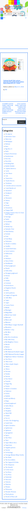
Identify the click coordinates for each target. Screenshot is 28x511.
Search (4, 119)
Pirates (7, 386)
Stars (7, 440)
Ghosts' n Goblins (10, 244)
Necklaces (8, 349)
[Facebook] (1, 12)
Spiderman (8, 428)
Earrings (8, 217)
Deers (7, 195)
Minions (7, 322)
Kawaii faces (9, 285)
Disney (7, 200)
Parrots (7, 376)
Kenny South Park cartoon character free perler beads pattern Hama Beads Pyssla (7, 108)
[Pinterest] (1, 9)
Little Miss (8, 298)
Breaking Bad (9, 163)
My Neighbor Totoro (11, 342)
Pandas (7, 374)
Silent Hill (8, 413)
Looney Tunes (9, 305)
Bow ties (8, 158)
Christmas (8, 183)
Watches (8, 484)
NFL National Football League (14, 352)
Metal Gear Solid (10, 315)
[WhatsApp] (1, 15)
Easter (7, 219)
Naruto (7, 344)
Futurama (8, 241)
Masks (7, 307)
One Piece (8, 359)
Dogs (7, 203)
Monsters (8, 327)
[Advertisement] (14, 34)
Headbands (9, 263)
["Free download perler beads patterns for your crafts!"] (14, 2)
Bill (6, 89)
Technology (9, 452)
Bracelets (8, 161)
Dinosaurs (8, 198)
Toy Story (8, 472)
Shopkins (8, 411)
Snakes (7, 415)
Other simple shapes (11, 364)
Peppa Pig (8, 384)
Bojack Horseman (11, 154)
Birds (7, 151)
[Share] (1, 18)
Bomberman (9, 156)
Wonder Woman (10, 492)
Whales (7, 487)
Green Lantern (9, 251)
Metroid (7, 317)
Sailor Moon (9, 406)
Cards (7, 171)
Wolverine (8, 489)
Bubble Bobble (9, 166)
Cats (6, 176)
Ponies (7, 393)
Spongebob (9, 433)
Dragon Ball (9, 210)
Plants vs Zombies (11, 388)
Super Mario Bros (11, 442)
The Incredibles (10, 460)
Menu (3, 17)
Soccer (7, 418)
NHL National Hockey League (14, 354)
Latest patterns (10, 293)
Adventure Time (10, 136)
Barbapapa (8, 141)
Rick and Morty (10, 398)
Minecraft (8, 320)
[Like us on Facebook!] (19, 14)
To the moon (9, 470)
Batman (7, 144)
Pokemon (8, 391)
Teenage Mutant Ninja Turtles (14, 455)
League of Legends (11, 295)
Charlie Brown (9, 181)
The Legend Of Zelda (12, 462)
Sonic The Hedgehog (12, 420)
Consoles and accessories (13, 186)
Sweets (7, 450)
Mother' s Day (9, 330)
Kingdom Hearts (10, 288)
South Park (8, 423)
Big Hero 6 (8, 149)
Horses (7, 275)
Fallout (7, 224)
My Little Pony (9, 339)
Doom (7, 205)
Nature (7, 347)
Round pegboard (10, 403)
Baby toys (8, 139)
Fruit (6, 236)
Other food (8, 361)
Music (7, 334)
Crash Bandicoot (10, 188)
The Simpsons (9, 465)
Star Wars (8, 438)
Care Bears (8, 173)
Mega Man (8, 312)
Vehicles (8, 482)
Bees (6, 146)
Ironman (8, 283)
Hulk (6, 278)
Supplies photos (10, 447)
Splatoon (8, 430)
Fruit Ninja (8, 239)
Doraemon (8, 208)
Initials (7, 280)
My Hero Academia (11, 337)
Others (7, 366)
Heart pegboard (10, 266)
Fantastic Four (9, 229)
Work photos (9, 494)
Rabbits (7, 396)
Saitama (7, 408)
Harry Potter (9, 261)
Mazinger (8, 310)
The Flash (8, 457)
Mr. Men (8, 332)
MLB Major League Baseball (14, 325)
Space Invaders (10, 425)
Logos (7, 300)
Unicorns (8, 479)
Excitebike (8, 221)
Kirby (7, 290)
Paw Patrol (8, 379)
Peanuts (7, 381)
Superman (8, 445)
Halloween (8, 253)
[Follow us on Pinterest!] (9, 14)
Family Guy (8, 226)
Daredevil (8, 190)
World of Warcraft (11, 497)
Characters (8, 178)
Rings (7, 401)
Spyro (7, 435)
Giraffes (7, 246)
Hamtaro (8, 258)
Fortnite (7, 234)
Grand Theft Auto (10, 248)
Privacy (24, 507)
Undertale (8, 477)
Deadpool (8, 193)
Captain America (10, 168)
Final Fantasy (9, 231)
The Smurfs (9, 467)
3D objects (8, 134)
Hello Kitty (8, 271)
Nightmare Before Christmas (14, 357)
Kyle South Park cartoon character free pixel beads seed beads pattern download (20, 108)
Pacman (7, 371)
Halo (6, 256)
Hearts (7, 268)
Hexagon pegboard (11, 273)
